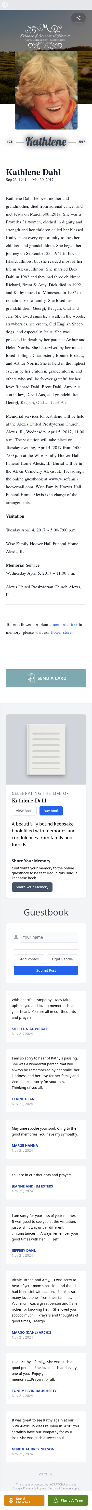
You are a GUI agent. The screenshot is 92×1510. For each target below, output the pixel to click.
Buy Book (51, 810)
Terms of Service (59, 1488)
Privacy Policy (32, 1488)
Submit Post (46, 970)
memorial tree (65, 624)
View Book (24, 810)
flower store (61, 632)
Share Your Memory (32, 887)
